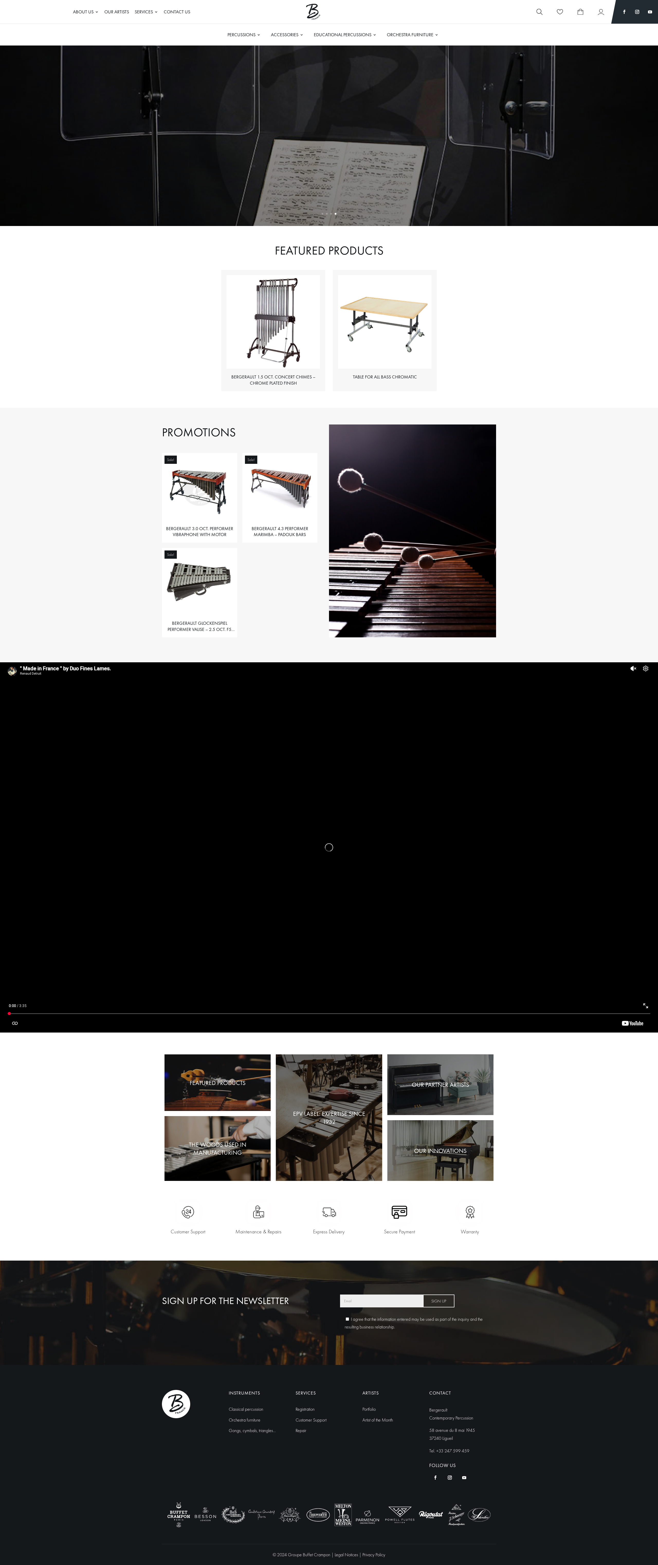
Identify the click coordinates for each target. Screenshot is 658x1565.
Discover (329, 158)
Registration (305, 1409)
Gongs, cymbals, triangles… (252, 1430)
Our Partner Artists (440, 1085)
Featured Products (217, 1083)
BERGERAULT (329, 118)
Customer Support (311, 1420)
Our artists (116, 12)
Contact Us (177, 12)
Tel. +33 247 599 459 (449, 1451)
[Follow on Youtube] (650, 12)
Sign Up (438, 1301)
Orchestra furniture (244, 1420)
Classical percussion (246, 1409)
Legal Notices (347, 1555)
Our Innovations (440, 1151)
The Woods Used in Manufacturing (217, 1148)
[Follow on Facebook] (624, 12)
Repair (301, 1430)
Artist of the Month (377, 1420)
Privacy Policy (373, 1555)
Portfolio (369, 1409)
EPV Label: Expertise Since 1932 (329, 1118)
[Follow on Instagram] (637, 12)
